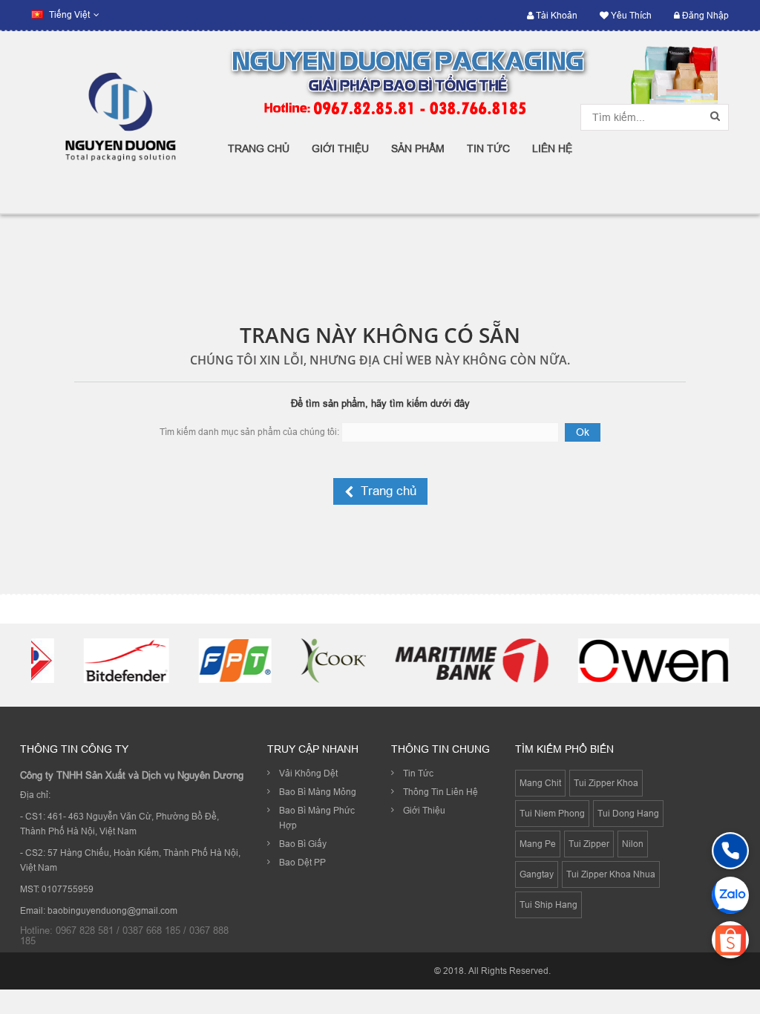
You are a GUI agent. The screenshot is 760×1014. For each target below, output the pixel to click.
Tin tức (418, 773)
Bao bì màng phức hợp (317, 818)
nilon (632, 843)
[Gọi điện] (730, 850)
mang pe (538, 843)
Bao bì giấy (303, 843)
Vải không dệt (308, 773)
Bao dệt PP (302, 862)
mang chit (540, 782)
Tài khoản (555, 15)
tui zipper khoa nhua (610, 874)
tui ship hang (548, 904)
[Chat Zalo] (730, 895)
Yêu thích (630, 15)
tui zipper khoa (606, 782)
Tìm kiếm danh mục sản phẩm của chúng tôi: (249, 431)
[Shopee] (730, 939)
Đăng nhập (704, 15)
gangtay (537, 874)
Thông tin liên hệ (440, 791)
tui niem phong (552, 813)
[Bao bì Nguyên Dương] (118, 122)
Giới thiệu (424, 810)
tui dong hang (628, 813)
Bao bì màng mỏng (317, 791)
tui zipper (589, 843)
